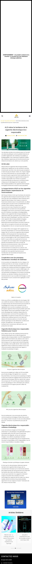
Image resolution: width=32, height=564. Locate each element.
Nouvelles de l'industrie (10, 120)
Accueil (2, 120)
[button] (29, 116)
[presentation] (3, 531)
